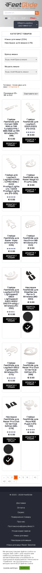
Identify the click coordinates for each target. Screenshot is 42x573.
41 (35, 477)
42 (4, 481)
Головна (7, 85)
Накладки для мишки (16, 43)
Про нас (21, 522)
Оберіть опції (30, 308)
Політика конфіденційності (21, 526)
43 (9, 481)
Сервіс (21, 512)
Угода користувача (21, 531)
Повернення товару (21, 517)
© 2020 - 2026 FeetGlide (21, 495)
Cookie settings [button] (10, 568)
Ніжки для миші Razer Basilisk (21, 545)
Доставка (21, 503)
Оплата (21, 508)
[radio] (28, 317)
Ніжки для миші (13, 39)
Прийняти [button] (24, 568)
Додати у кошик (11, 144)
